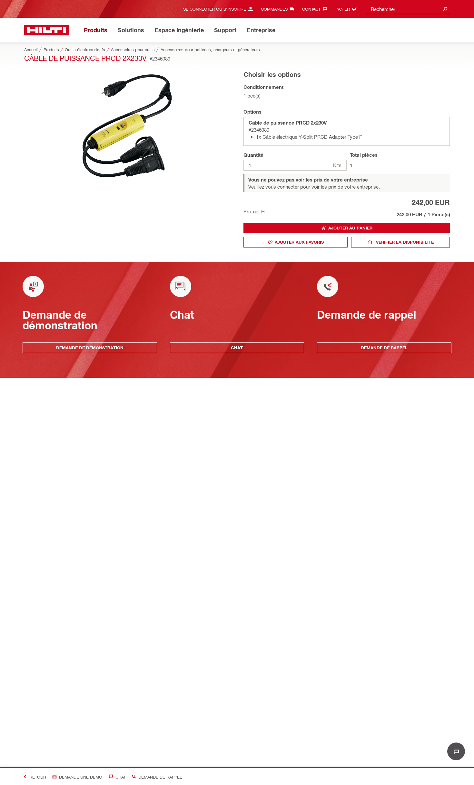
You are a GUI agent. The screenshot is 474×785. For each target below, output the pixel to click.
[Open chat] (456, 751)
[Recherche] (445, 9)
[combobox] (408, 9)
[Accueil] (46, 30)
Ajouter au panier (350, 227)
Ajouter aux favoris (299, 242)
